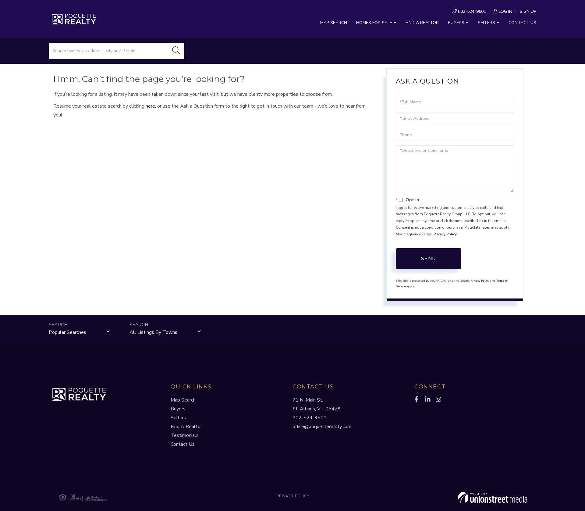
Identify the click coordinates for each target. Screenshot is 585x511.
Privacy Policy (445, 234)
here (150, 106)
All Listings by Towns (153, 332)
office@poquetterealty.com (321, 426)
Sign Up (528, 11)
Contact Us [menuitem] (522, 23)
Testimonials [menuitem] (185, 435)
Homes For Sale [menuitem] (374, 23)
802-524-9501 (471, 11)
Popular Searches (67, 332)
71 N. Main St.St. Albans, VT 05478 (316, 404)
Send (428, 258)
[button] (176, 51)
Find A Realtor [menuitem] (186, 426)
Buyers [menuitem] (456, 23)
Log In (505, 11)
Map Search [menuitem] (333, 23)
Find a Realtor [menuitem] (422, 23)
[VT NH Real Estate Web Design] (449, 497)
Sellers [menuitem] (486, 23)
